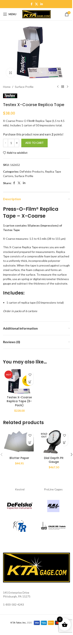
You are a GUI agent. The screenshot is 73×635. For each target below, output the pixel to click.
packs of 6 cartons (25, 311)
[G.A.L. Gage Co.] (53, 506)
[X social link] (36, 4)
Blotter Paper (19, 458)
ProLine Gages (53, 489)
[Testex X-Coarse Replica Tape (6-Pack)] (19, 381)
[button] (29, 381)
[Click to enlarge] (10, 72)
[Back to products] (62, 86)
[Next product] (67, 86)
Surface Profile (24, 86)
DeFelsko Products (32, 171)
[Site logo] (36, 14)
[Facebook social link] (31, 4)
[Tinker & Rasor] (19, 526)
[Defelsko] (19, 506)
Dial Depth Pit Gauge (53, 460)
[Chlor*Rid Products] (53, 526)
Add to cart (34, 142)
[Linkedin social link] (41, 4)
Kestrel (20, 489)
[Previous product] (57, 86)
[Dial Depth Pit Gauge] (54, 442)
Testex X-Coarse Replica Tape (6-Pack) (19, 401)
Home (7, 86)
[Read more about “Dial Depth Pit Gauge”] (64, 442)
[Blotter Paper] (19, 442)
